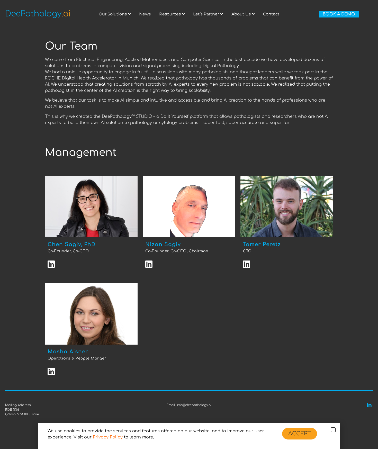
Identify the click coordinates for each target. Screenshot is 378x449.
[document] (189, 224)
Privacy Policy (108, 437)
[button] (333, 430)
